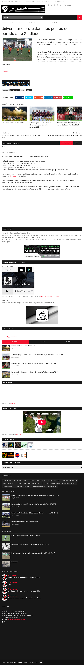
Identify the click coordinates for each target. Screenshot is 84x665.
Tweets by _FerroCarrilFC (10, 337)
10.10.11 (28, 90)
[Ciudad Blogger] (24, 457)
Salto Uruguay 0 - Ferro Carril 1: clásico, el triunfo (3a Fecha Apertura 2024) (40, 125)
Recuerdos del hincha (23, 487)
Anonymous (12, 575)
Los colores (15, 562)
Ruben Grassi (52, 487)
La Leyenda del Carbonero (32, 483)
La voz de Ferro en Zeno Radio (49, 296)
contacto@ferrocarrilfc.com (16, 620)
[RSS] (60, 5)
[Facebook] (48, 5)
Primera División (12, 23)
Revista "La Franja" (39, 487)
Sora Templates (33, 662)
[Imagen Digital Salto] (18, 448)
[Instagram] (57, 5)
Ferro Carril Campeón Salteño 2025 (14, 123)
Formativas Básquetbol (69, 480)
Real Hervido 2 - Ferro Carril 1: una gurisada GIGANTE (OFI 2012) (33, 553)
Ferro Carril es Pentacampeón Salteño (24, 522)
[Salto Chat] (11, 457)
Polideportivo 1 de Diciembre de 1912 (63, 483)
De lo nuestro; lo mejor (37, 480)
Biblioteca (46, 2)
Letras (46, 483)
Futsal (69, 342)
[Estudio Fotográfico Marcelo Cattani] (11, 448)
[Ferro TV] (42, 324)
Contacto (61, 2)
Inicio (5, 2)
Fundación (19, 2)
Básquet (42, 342)
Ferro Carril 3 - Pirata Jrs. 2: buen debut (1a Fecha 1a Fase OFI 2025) (34, 513)
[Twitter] (51, 5)
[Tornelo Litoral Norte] (17, 457)
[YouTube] (54, 5)
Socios (54, 2)
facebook (77, 143)
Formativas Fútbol (8, 483)
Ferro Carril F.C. (66, 143)
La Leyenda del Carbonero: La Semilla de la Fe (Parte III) (30, 544)
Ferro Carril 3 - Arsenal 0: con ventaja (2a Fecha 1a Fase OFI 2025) (33, 504)
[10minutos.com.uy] (17, 60)
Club (11, 2)
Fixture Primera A (53, 480)
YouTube (19, 435)
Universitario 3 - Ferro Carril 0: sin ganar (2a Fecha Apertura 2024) (68, 124)
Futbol (15, 342)
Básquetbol (17, 480)
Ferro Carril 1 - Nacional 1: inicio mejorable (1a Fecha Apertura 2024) (34, 372)
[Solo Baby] (24, 448)
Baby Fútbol (7, 480)
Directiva (37, 2)
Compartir (5, 72)
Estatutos (28, 2)
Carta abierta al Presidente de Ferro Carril (25, 535)
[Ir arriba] (41, 662)
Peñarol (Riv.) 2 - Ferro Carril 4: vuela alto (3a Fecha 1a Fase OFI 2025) (35, 495)
